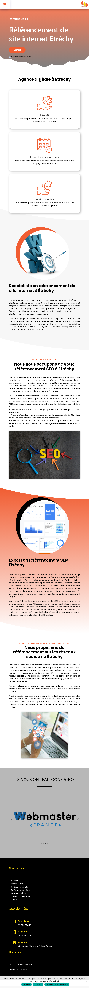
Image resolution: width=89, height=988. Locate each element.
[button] (11, 818)
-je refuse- (38, 984)
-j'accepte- (26, 984)
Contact (17, 50)
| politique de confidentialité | (57, 984)
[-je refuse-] (86, 982)
